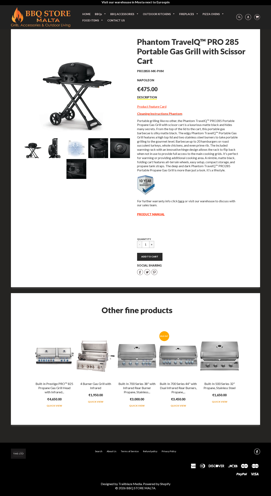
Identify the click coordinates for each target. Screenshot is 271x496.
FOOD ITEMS (91, 20)
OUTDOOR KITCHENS (157, 14)
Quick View (54, 405)
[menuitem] (86, 14)
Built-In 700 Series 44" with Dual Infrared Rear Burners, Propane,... (178, 388)
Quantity (144, 239)
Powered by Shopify (156, 484)
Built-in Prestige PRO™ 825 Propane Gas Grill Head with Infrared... (54, 388)
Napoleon (145, 80)
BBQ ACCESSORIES (122, 14)
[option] (76, 84)
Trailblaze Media (130, 484)
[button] (149, 257)
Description (147, 97)
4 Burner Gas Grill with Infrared (95, 386)
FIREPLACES (187, 14)
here (181, 201)
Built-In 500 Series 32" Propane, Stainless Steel (219, 386)
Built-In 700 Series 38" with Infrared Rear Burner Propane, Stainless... (137, 388)
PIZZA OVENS (211, 14)
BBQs (99, 14)
